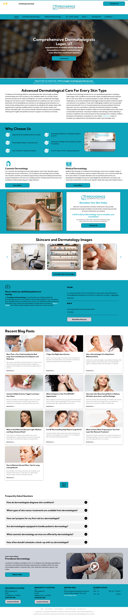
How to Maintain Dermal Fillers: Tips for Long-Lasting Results (23, 466)
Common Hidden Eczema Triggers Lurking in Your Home (22, 395)
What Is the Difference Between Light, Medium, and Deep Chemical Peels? (24, 431)
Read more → (10, 371)
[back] (7, 257)
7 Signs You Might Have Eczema (57, 354)
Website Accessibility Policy (87, 611)
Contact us (106, 116)
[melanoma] (24, 343)
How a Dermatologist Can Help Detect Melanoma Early (100, 355)
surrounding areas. (70, 595)
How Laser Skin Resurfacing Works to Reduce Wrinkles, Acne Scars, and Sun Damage (103, 395)
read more (114, 295)
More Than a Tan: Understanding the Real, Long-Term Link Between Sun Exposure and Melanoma (22, 356)
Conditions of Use (62, 611)
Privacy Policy (38, 611)
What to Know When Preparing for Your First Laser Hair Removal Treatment (103, 431)
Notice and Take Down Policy (73, 611)
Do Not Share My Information (50, 611)
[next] (121, 257)
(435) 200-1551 (10, 597)
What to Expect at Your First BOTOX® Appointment (60, 395)
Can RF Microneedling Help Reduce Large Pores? (64, 430)
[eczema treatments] (64, 343)
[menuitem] (16, 16)
